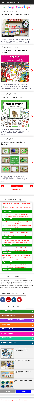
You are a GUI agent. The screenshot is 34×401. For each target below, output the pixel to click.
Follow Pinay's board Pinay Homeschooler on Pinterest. (13, 400)
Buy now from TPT (7, 211)
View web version (17, 189)
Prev (8, 391)
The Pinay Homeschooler (10, 2)
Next (24, 391)
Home (17, 186)
